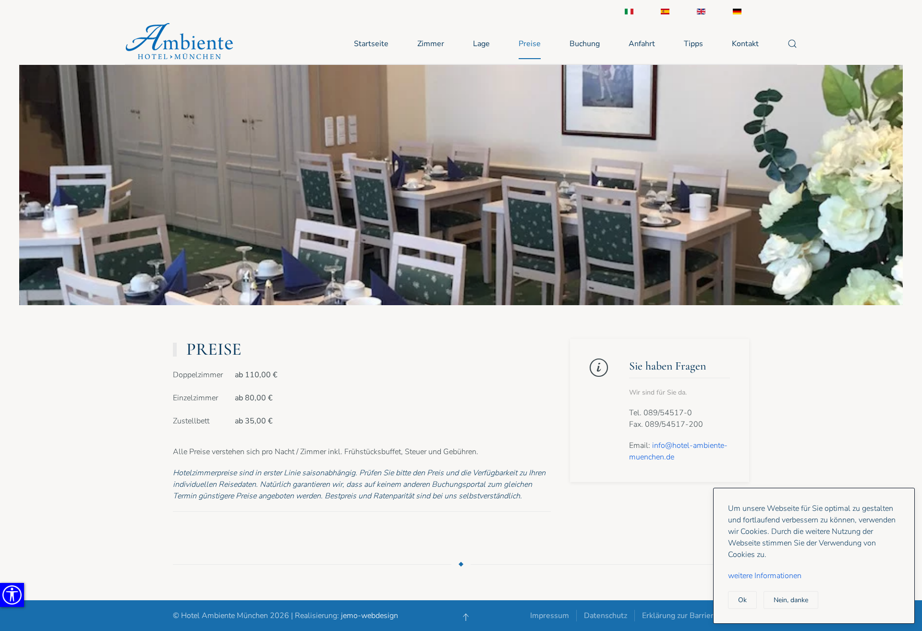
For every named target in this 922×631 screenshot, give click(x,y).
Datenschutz (605, 615)
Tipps (693, 43)
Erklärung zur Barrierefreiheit (692, 615)
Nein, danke (791, 600)
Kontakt (745, 43)
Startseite (371, 43)
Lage (481, 43)
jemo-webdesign (369, 615)
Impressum (549, 615)
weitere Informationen (764, 575)
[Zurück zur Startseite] (182, 43)
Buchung (585, 43)
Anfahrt (642, 43)
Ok (742, 600)
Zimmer (430, 43)
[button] (792, 43)
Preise (530, 43)
